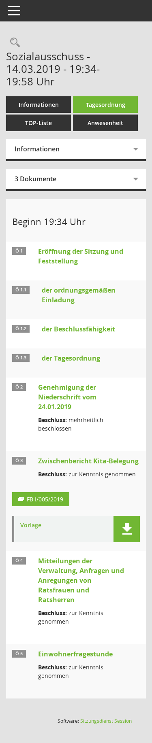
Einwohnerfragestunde (75, 654)
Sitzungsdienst (106, 721)
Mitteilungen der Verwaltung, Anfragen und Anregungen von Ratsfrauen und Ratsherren (81, 580)
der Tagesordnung (71, 358)
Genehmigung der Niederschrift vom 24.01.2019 (67, 397)
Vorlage (30, 525)
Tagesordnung (105, 104)
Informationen (39, 104)
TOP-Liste (38, 123)
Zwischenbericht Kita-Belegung (88, 460)
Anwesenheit (105, 123)
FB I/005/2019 (45, 499)
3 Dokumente (35, 178)
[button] (126, 529)
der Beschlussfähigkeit (78, 329)
